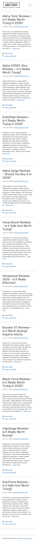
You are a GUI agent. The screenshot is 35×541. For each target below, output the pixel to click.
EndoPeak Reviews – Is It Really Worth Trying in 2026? (16, 120)
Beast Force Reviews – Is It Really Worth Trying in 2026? (17, 382)
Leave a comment (10, 56)
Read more (16, 48)
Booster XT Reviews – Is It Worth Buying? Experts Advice (16, 331)
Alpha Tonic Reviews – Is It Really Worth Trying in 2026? (17, 19)
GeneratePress (28, 538)
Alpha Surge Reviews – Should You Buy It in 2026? (16, 174)
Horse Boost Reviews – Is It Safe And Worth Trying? (17, 226)
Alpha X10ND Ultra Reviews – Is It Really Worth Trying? (16, 69)
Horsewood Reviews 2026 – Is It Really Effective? (16, 279)
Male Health (9, 53)
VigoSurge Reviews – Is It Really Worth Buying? (16, 432)
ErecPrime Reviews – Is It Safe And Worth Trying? (16, 485)
